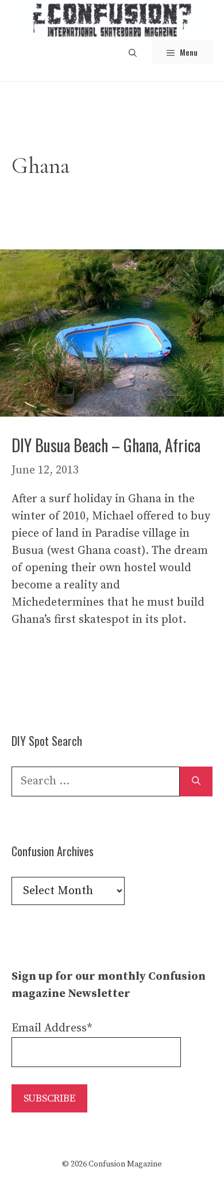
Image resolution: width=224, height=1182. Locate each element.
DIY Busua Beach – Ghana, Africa (105, 445)
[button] (133, 52)
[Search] (196, 781)
